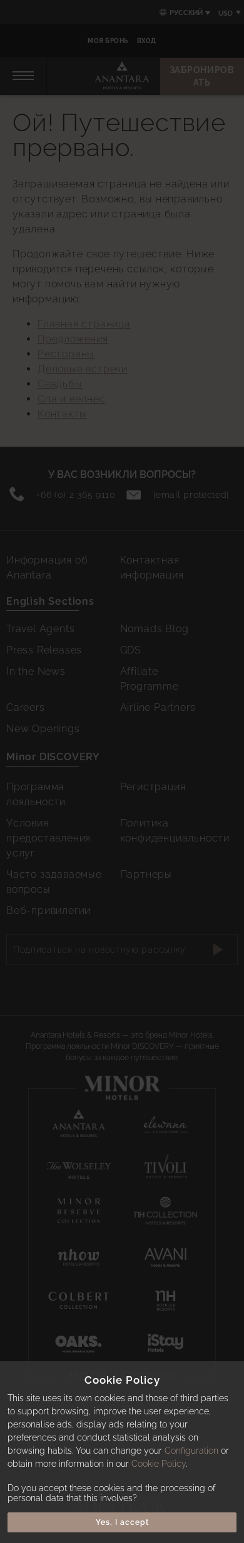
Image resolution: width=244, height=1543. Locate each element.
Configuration (191, 1451)
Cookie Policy (158, 1464)
